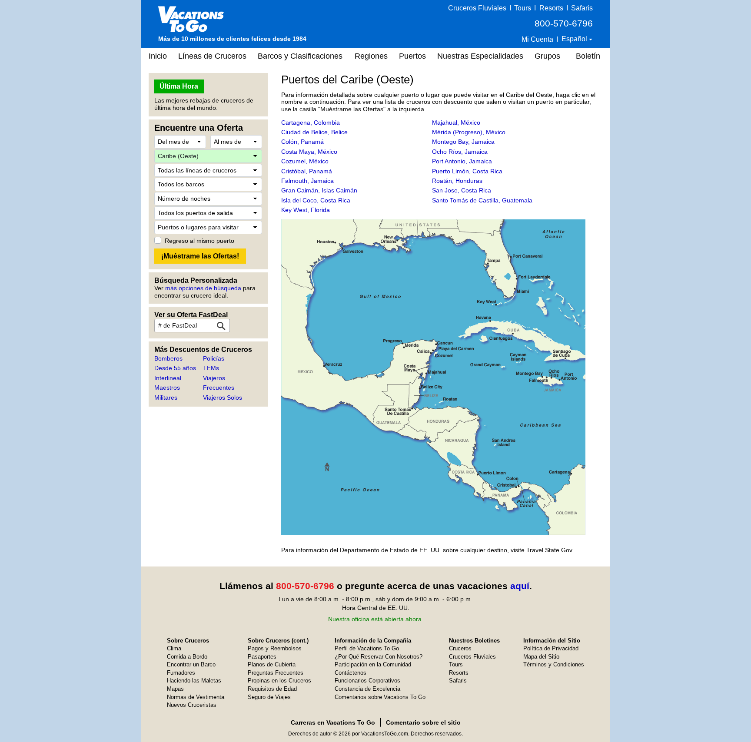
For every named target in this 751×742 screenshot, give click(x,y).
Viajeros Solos (222, 397)
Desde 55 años (175, 367)
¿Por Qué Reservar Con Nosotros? (378, 656)
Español (575, 39)
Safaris (582, 8)
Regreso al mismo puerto (199, 240)
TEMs (211, 367)
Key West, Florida (305, 209)
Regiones (371, 56)
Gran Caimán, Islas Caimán (319, 190)
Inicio (158, 56)
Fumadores (181, 672)
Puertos (412, 56)
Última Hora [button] (179, 86)
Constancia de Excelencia (367, 689)
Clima (174, 648)
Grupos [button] (547, 56)
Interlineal (167, 377)
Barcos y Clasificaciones (300, 56)
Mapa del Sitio (541, 656)
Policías (213, 358)
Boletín (588, 56)
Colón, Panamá (302, 141)
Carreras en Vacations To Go (333, 722)
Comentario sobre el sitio (423, 722)
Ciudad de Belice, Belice (314, 132)
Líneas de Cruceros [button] (212, 56)
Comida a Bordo (187, 656)
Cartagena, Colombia (310, 122)
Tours (522, 8)
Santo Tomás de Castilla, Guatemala (482, 200)
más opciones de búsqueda (203, 288)
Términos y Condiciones (553, 664)
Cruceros (460, 648)
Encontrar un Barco (191, 664)
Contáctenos (350, 672)
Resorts (551, 8)
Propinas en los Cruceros (279, 680)
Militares (165, 397)
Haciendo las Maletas (194, 680)
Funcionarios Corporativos (367, 680)
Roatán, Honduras (457, 180)
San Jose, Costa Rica (461, 190)
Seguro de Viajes (269, 697)
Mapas (175, 689)
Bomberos (168, 358)
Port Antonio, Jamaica (462, 161)
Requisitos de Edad (272, 689)
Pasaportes (262, 656)
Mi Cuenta (537, 39)
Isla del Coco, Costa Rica (315, 200)
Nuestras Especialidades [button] (480, 56)
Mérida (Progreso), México (468, 132)
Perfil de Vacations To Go (367, 648)
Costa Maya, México (309, 151)
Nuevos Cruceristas (191, 705)
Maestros (167, 387)
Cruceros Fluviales (477, 8)
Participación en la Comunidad (373, 664)
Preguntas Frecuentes (275, 672)
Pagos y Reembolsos (275, 648)
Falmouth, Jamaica (307, 180)
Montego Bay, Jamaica (463, 141)
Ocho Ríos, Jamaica (460, 151)
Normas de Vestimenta (195, 697)
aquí (519, 586)
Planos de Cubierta (272, 664)
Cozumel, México (305, 161)
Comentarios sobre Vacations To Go (380, 697)
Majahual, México (456, 122)
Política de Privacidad (550, 648)
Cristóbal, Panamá (306, 171)
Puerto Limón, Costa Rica (467, 171)
